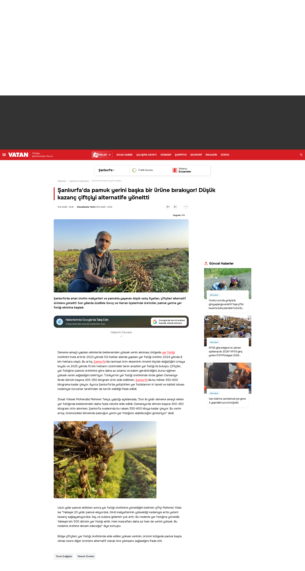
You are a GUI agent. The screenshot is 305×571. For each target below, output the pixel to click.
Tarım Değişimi (64, 556)
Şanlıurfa (105, 170)
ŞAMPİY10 (181, 154)
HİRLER (101, 154)
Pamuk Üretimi (86, 556)
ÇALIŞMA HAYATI (146, 154)
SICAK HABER (124, 154)
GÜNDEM (165, 154)
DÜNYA (225, 154)
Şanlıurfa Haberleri (79, 181)
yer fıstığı (168, 352)
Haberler (62, 181)
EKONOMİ (196, 154)
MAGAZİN (211, 154)
